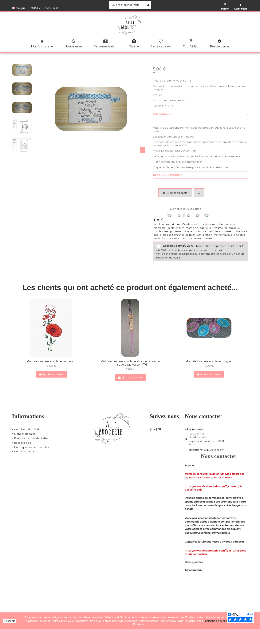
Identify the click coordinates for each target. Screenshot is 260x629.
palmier (190, 234)
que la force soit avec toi (168, 234)
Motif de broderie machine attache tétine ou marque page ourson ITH (130, 363)
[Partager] (154, 219)
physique (239, 234)
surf (198, 234)
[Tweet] (158, 219)
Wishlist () (52, 8)
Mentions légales (24, 433)
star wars (241, 231)
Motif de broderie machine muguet (209, 361)
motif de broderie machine (194, 224)
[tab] (200, 114)
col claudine (160, 231)
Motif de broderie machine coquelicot (51, 361)
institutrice (199, 231)
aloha (188, 231)
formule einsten (171, 238)
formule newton (192, 238)
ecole (171, 227)
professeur (176, 231)
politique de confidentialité (221, 620)
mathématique (223, 234)
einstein (207, 234)
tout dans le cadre (223, 224)
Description (162, 114)
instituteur (214, 231)
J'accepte (9, 620)
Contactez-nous (24, 451)
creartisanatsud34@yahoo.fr (206, 449)
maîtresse (159, 227)
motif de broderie (164, 224)
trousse (218, 227)
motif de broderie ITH (199, 227)
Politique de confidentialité (31, 438)
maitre (180, 227)
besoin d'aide (22, 442)
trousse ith (228, 231)
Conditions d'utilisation (28, 429)
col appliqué (232, 227)
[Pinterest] (162, 219)
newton (208, 238)
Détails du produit (167, 174)
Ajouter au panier (177, 192)
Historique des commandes (31, 447)
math (156, 238)
